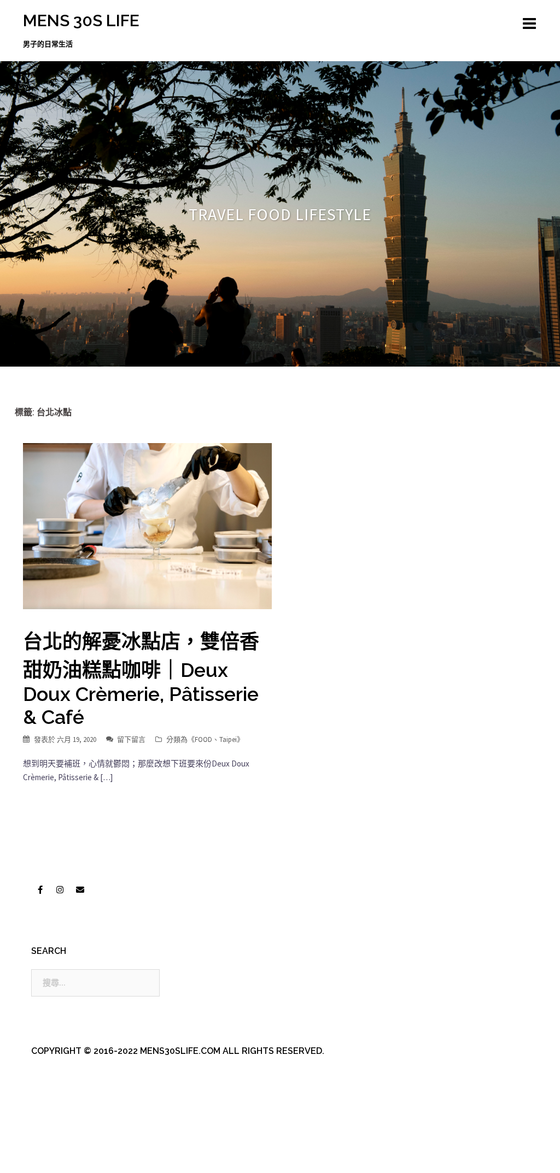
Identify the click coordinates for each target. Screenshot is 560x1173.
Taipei (228, 739)
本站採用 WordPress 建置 (68, 1155)
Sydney (258, 1155)
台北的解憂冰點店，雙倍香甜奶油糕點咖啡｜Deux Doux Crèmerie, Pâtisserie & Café (141, 679)
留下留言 (131, 739)
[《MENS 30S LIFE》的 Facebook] (40, 889)
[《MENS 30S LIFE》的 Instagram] (60, 889)
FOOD (203, 739)
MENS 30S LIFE (81, 20)
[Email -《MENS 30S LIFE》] (80, 889)
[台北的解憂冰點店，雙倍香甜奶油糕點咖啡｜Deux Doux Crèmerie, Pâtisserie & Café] (147, 525)
